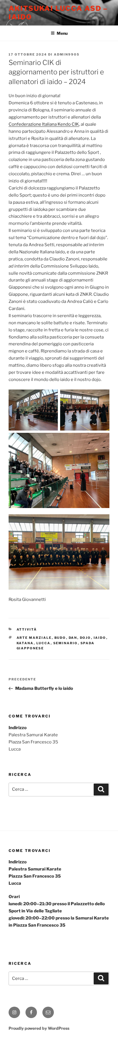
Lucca (43, 643)
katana (25, 643)
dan (73, 638)
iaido (100, 638)
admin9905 (67, 54)
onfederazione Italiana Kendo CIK (45, 124)
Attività (27, 629)
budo (60, 638)
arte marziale (34, 638)
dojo (85, 638)
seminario (65, 643)
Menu (62, 33)
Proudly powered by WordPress (39, 1028)
